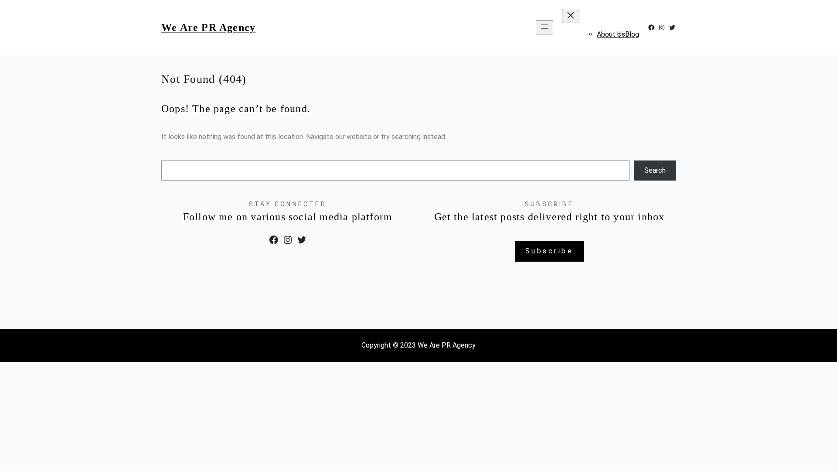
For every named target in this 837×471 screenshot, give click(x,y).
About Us (611, 34)
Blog (632, 34)
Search (655, 170)
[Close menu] (570, 16)
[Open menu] (544, 27)
